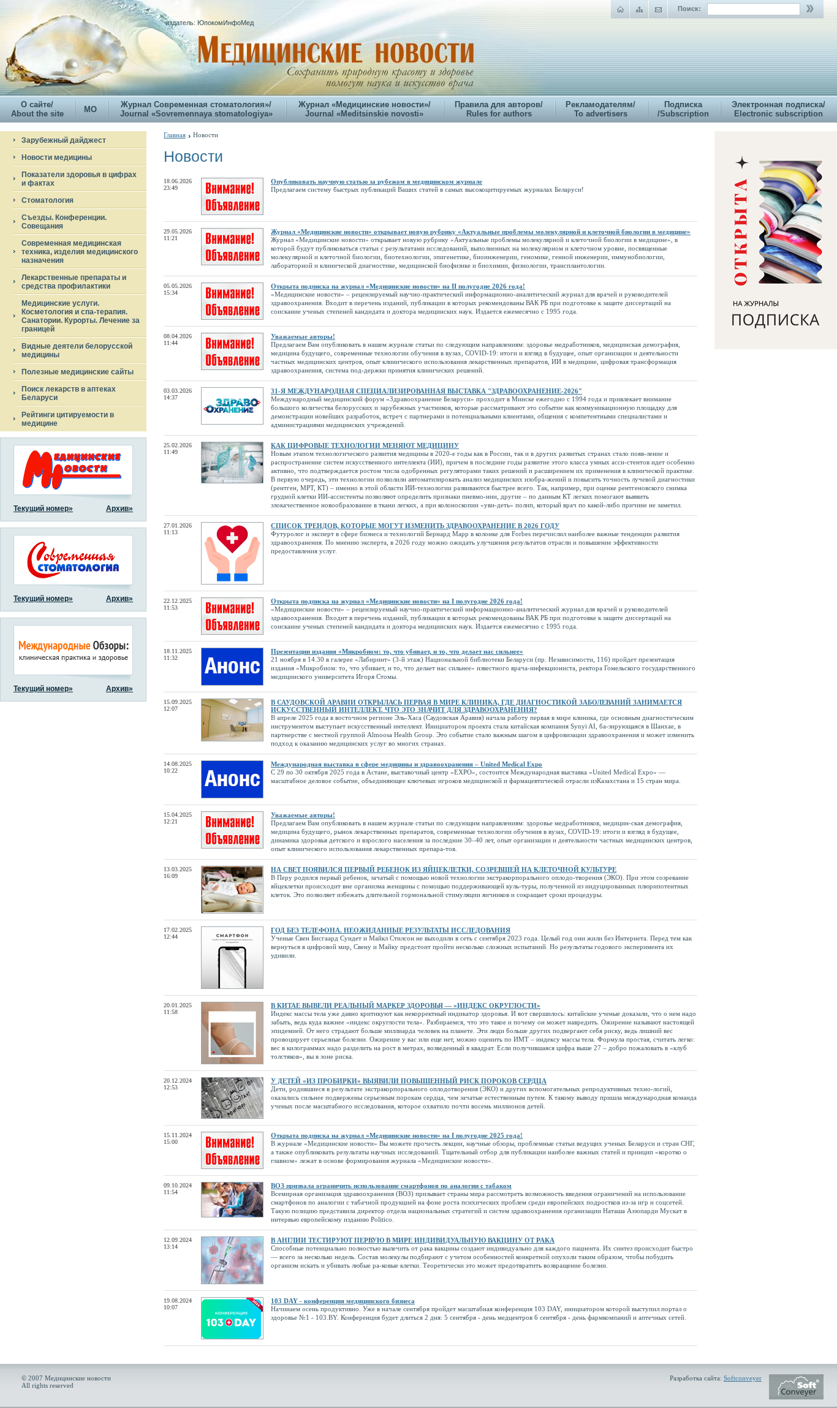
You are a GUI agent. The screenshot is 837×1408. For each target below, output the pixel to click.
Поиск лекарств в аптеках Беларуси (68, 393)
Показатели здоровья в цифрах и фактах (79, 178)
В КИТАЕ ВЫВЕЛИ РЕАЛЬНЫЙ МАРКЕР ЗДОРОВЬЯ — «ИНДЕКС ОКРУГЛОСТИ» (405, 1005)
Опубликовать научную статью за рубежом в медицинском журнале (376, 181)
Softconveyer (743, 1378)
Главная (175, 134)
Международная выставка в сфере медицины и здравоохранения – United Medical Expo (406, 764)
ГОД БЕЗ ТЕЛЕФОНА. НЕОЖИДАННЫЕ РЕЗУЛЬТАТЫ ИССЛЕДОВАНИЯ (390, 930)
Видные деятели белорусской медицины (76, 350)
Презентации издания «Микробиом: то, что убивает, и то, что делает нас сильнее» (397, 651)
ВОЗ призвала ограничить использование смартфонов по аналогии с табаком (391, 1185)
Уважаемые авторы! (303, 336)
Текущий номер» (43, 508)
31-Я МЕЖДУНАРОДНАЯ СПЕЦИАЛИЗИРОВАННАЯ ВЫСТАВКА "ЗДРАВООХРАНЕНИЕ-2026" (426, 391)
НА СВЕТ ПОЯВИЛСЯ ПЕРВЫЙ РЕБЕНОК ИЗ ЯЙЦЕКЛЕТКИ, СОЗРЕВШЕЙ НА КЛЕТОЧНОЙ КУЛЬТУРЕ (443, 869)
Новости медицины (56, 157)
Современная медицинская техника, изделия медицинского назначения (79, 252)
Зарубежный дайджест (63, 140)
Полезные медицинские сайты (77, 372)
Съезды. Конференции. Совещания (64, 221)
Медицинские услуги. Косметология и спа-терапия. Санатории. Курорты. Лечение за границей (80, 316)
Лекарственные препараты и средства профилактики (73, 281)
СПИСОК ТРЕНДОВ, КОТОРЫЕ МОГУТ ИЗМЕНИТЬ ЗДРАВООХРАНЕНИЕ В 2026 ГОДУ (415, 525)
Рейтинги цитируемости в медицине (67, 419)
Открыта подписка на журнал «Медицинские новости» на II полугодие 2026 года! (398, 286)
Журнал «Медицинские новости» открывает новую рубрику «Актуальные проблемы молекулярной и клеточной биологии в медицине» (481, 231)
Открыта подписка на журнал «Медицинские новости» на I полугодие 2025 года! (397, 1135)
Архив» (119, 508)
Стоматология (47, 200)
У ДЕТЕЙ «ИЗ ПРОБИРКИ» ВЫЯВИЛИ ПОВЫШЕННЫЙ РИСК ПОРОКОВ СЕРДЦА (409, 1080)
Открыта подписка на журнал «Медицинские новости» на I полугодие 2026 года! (397, 601)
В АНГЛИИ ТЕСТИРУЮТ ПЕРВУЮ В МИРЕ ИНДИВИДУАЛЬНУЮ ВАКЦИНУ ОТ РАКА (413, 1240)
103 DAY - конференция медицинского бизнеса (343, 1300)
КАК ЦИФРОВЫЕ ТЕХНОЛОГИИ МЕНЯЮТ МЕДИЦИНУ (365, 445)
